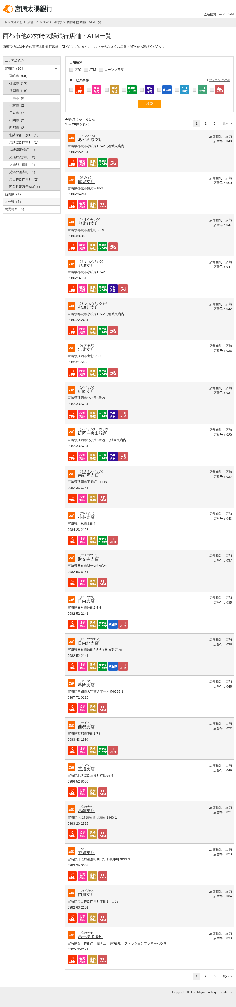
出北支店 (86, 349)
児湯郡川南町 (23, 164)
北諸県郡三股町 (24, 135)
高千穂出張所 (90, 936)
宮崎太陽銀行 (14, 22)
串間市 (18, 120)
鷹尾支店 (86, 181)
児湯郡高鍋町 (23, 157)
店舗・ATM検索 (38, 22)
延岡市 (19, 90)
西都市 (18, 127)
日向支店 (86, 601)
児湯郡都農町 (23, 172)
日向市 (18, 113)
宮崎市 (19, 76)
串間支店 (86, 685)
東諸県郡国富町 (24, 142)
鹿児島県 (15, 209)
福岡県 (14, 194)
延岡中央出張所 (92, 433)
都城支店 (86, 265)
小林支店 (86, 517)
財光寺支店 (88, 559)
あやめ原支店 (90, 139)
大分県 (14, 201)
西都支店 (88, 727)
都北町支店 (90, 223)
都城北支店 (88, 307)
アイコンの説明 (219, 80)
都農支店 (86, 852)
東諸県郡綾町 (23, 150)
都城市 (19, 83)
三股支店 (86, 769)
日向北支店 (88, 643)
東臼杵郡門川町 (24, 179)
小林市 (18, 105)
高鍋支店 (86, 810)
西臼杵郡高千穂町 (26, 187)
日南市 (18, 98)
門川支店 (86, 894)
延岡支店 (86, 391)
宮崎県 (57, 22)
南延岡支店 (88, 475)
